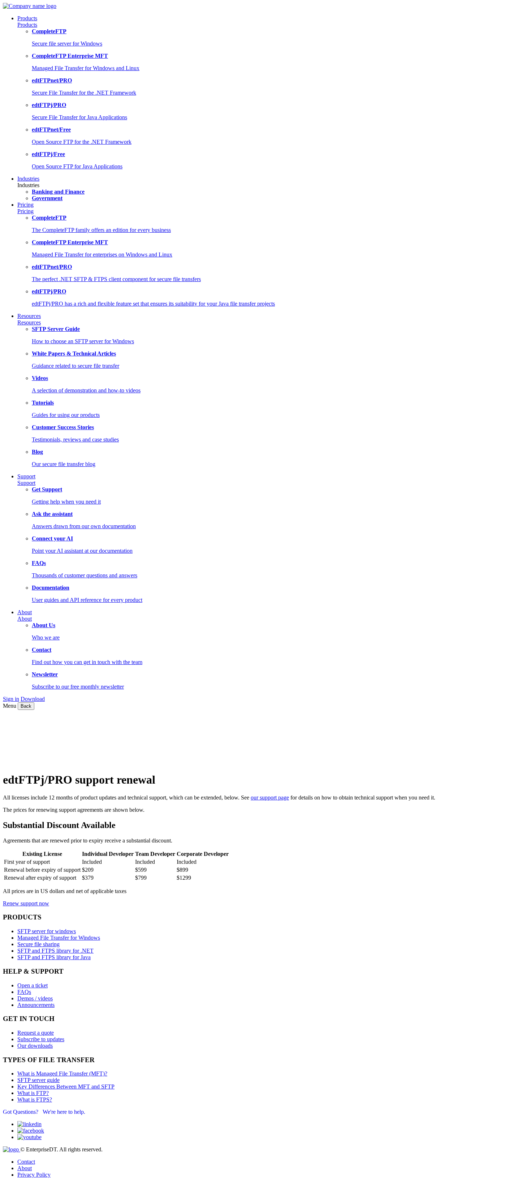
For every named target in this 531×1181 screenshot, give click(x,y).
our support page (270, 797)
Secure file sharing (38, 944)
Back (26, 706)
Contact (26, 1162)
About (24, 619)
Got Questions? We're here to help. (44, 1112)
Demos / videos (35, 998)
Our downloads (35, 1046)
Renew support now (26, 903)
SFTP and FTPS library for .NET (55, 951)
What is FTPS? (34, 1099)
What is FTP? (33, 1093)
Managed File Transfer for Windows (58, 938)
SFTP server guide (38, 1080)
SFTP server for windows (46, 931)
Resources (29, 322)
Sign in (11, 699)
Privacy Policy (34, 1175)
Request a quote (35, 1033)
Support (26, 483)
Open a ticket (32, 985)
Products (27, 25)
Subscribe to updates (40, 1039)
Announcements (36, 1005)
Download (33, 699)
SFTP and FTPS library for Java (54, 957)
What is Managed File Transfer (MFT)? (62, 1073)
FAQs (24, 992)
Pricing (25, 211)
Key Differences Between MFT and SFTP (66, 1086)
